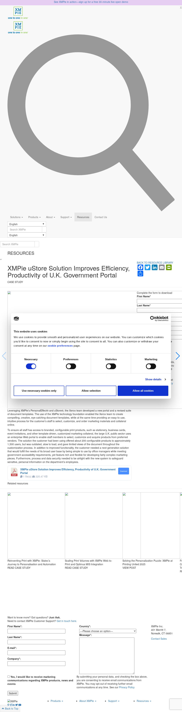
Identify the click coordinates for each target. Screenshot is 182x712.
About (49, 217)
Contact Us (101, 217)
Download (123, 471)
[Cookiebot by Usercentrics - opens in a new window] (152, 318)
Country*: (85, 626)
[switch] (71, 366)
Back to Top (11, 708)
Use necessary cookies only (39, 390)
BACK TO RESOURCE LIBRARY (155, 262)
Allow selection (91, 390)
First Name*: (14, 626)
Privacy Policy (127, 687)
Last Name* (144, 305)
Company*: (14, 658)
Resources (83, 217)
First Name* (144, 296)
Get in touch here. (67, 621)
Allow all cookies (143, 390)
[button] (26, 223)
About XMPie (87, 701)
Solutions (15, 217)
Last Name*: (14, 637)
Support (65, 217)
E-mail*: (12, 648)
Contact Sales (159, 638)
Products (33, 217)
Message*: (85, 635)
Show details (153, 379)
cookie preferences (60, 345)
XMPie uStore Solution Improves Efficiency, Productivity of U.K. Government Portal (68, 471)
